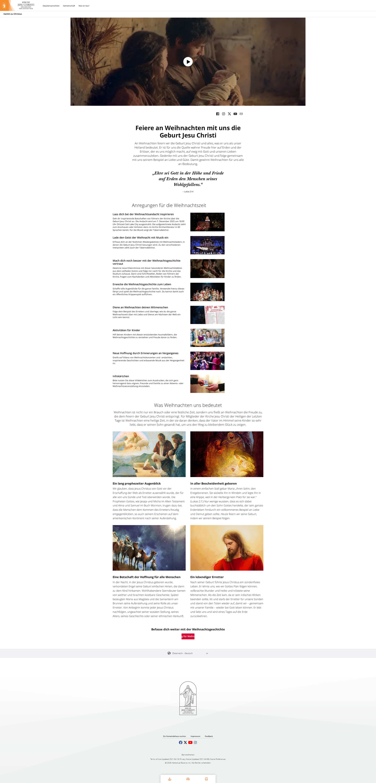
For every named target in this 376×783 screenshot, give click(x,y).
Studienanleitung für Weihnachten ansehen (188, 636)
